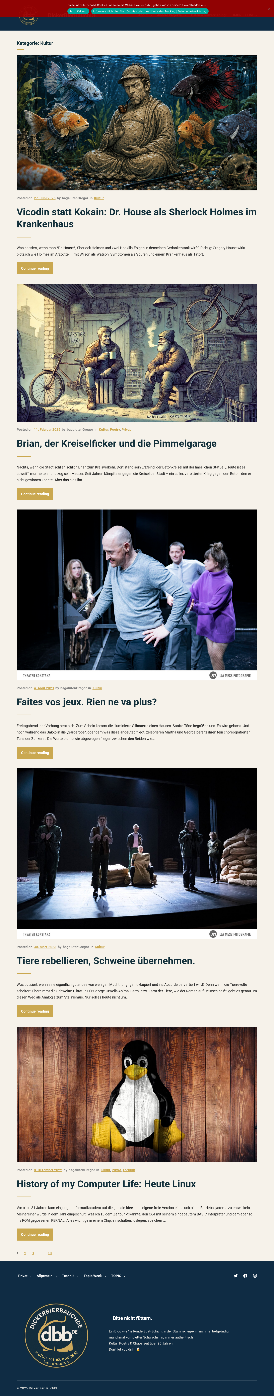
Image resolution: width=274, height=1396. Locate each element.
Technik (129, 1170)
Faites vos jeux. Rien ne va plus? (87, 702)
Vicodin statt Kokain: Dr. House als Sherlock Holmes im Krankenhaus (137, 218)
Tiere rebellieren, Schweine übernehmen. (106, 961)
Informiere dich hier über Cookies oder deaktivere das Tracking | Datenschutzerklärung (150, 11)
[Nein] (269, 9)
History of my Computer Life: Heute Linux (106, 1184)
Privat (126, 429)
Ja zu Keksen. (78, 11)
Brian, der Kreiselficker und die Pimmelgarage (117, 443)
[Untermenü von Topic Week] (105, 1276)
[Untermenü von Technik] (78, 1276)
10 (50, 1253)
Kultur (99, 198)
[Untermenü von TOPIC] (125, 1276)
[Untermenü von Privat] (31, 1276)
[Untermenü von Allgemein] (56, 1276)
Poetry (115, 429)
